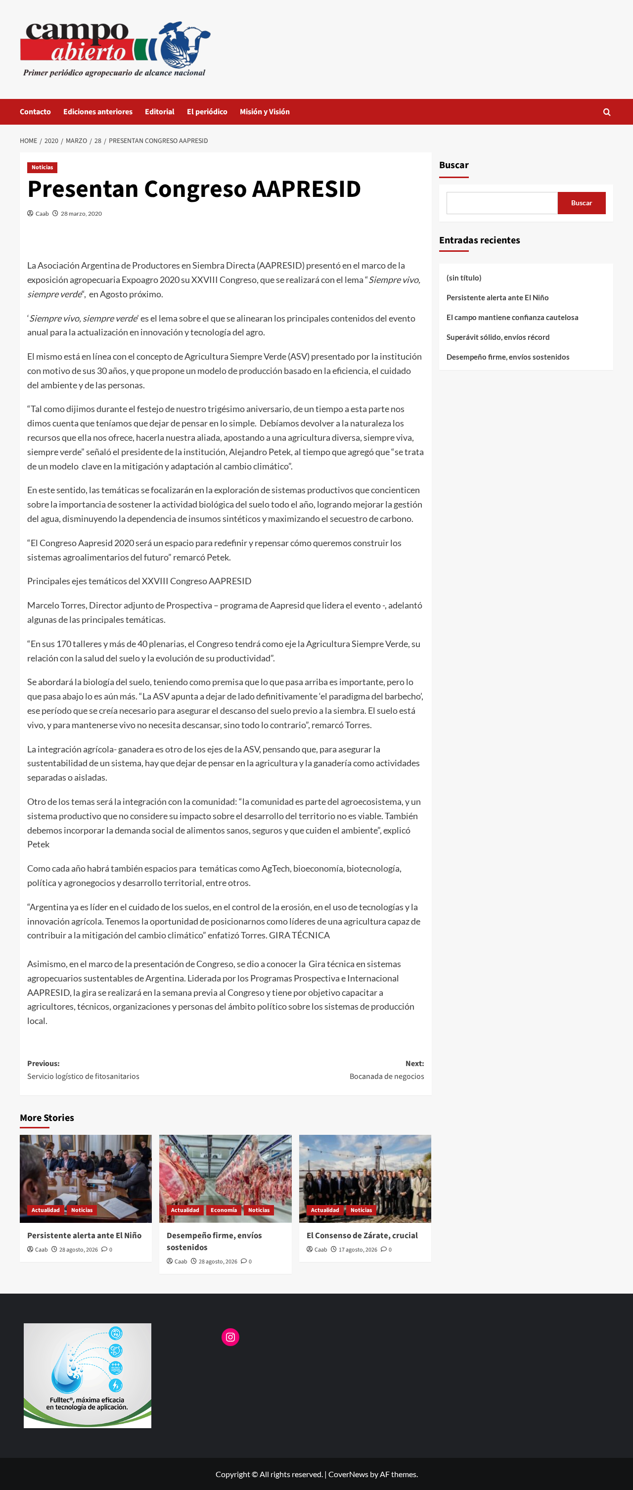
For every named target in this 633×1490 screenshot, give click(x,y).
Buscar (454, 165)
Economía (224, 1210)
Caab (42, 213)
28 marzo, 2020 (81, 213)
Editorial (160, 111)
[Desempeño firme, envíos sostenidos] (225, 1179)
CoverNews (348, 1474)
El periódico (207, 111)
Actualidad (46, 1210)
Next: (387, 1070)
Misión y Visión (265, 111)
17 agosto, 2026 (358, 1250)
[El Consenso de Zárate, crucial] (365, 1179)
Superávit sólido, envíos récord (498, 336)
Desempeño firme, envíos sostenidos (214, 1242)
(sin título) (464, 277)
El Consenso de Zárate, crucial (362, 1236)
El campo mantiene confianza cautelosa (513, 317)
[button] (607, 112)
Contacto (35, 111)
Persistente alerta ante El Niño (84, 1236)
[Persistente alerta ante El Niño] (86, 1179)
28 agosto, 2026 (78, 1250)
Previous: (83, 1070)
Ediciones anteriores (98, 111)
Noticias (42, 167)
